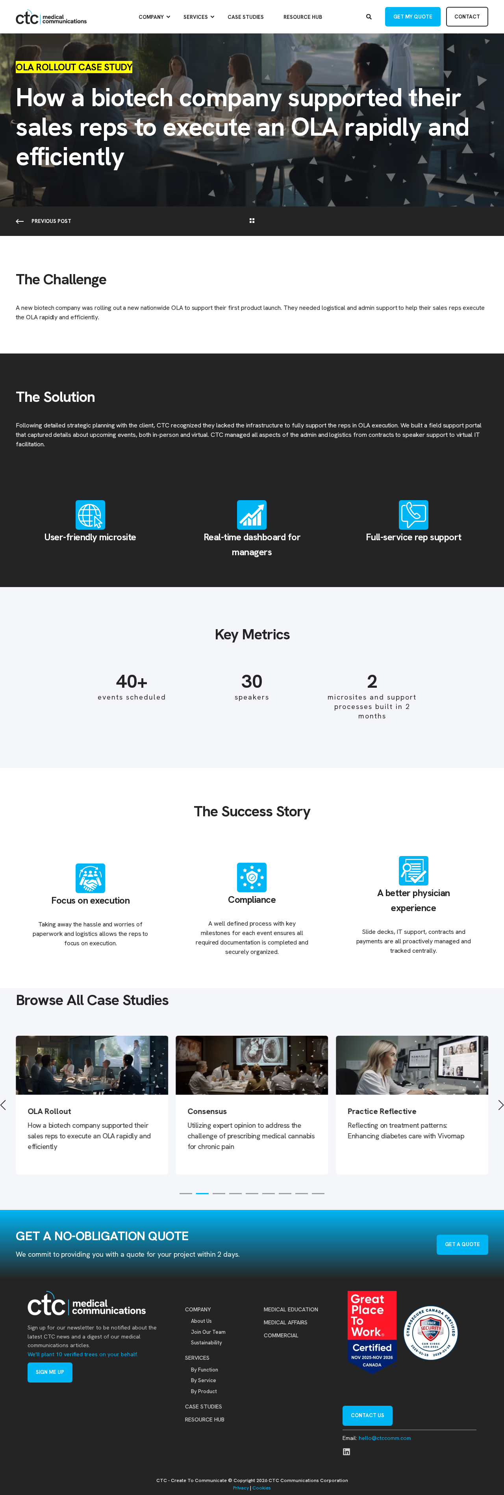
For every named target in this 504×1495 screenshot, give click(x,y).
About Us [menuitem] (201, 1321)
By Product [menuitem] (204, 1391)
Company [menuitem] (151, 16)
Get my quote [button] (412, 16)
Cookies (261, 1488)
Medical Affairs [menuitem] (286, 1322)
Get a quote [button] (462, 1244)
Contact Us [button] (367, 1415)
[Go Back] (252, 221)
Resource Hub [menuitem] (303, 16)
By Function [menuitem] (204, 1369)
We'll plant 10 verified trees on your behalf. (83, 1354)
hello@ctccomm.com (385, 1438)
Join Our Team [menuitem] (208, 1332)
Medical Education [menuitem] (291, 1309)
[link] (231, 1105)
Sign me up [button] (50, 1372)
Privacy (241, 1488)
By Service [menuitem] (203, 1380)
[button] (186, 1193)
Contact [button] (467, 16)
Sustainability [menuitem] (206, 1342)
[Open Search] (369, 16)
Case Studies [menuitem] (246, 16)
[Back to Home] (51, 16)
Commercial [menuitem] (281, 1335)
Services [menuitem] (195, 16)
